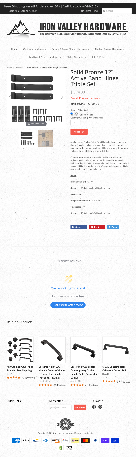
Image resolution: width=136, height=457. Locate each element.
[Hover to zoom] (36, 98)
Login (11, 11)
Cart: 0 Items (91, 11)
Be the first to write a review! (68, 304)
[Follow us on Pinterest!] (100, 408)
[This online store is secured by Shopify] (65, 450)
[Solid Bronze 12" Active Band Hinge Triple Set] (27, 138)
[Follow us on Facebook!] (94, 408)
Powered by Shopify (84, 433)
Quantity (74, 118)
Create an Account (27, 11)
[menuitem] (14, 49)
